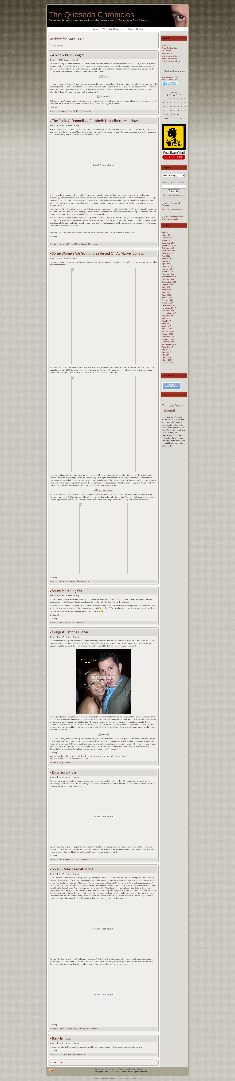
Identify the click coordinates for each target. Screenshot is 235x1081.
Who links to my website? (173, 209)
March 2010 (167, 266)
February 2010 (168, 269)
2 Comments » (94, 244)
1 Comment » (85, 111)
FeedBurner (179, 195)
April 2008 (166, 326)
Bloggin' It (166, 46)
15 (171, 107)
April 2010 (166, 264)
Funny (61, 244)
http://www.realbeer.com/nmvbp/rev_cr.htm (69, 759)
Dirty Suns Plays (64, 773)
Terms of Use (111, 1069)
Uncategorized (65, 1055)
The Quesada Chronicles (91, 14)
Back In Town (62, 1038)
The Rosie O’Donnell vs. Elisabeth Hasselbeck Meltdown (96, 121)
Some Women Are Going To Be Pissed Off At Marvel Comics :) (99, 254)
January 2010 (167, 272)
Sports (69, 111)
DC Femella (166, 51)
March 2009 (167, 298)
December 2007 (169, 337)
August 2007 (167, 347)
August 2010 (167, 253)
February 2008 (168, 331)
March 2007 (167, 360)
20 (164, 110)
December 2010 (169, 243)
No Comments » (79, 623)
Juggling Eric (167, 53)
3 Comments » (79, 1055)
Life (60, 763)
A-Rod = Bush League (68, 55)
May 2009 (166, 292)
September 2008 (169, 313)
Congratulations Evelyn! (70, 632)
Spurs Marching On (67, 591)
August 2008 (167, 316)
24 (178, 110)
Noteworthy (70, 581)
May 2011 (166, 233)
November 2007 (169, 339)
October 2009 (168, 279)
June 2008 (166, 321)
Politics (76, 244)
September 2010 (169, 251)
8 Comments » (83, 581)
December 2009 (169, 274)
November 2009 (169, 277)
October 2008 (168, 311)
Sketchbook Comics (170, 58)
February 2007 (168, 363)
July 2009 (166, 287)
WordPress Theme (120, 1078)
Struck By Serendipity (171, 61)
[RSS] (50, 1070)
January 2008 (167, 334)
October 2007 (168, 342)
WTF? (75, 111)
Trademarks (124, 1069)
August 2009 (167, 285)
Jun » (182, 118)
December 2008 (169, 305)
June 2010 (166, 259)
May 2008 (166, 324)
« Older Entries (56, 46)
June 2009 (166, 290)
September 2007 (169, 345)
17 (178, 107)
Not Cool (62, 111)
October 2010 (168, 248)
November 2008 (169, 308)
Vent (75, 1029)
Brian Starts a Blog (169, 48)
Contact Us (99, 1069)
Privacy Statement (138, 1069)
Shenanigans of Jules (170, 56)
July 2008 (166, 318)
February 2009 (168, 300)
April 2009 (166, 295)
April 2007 (166, 357)
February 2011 (168, 238)
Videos (83, 244)
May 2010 (166, 261)
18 (181, 107)
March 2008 (167, 329)
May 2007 (166, 355)
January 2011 (167, 240)
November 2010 (169, 246)
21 (167, 110)
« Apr (166, 118)
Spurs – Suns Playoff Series (72, 869)
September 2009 (169, 282)
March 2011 (167, 235)
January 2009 (167, 303)
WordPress (105, 1078)
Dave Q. (75, 60)
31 (178, 114)
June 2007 (166, 352)
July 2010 (166, 256)
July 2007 (166, 350)
